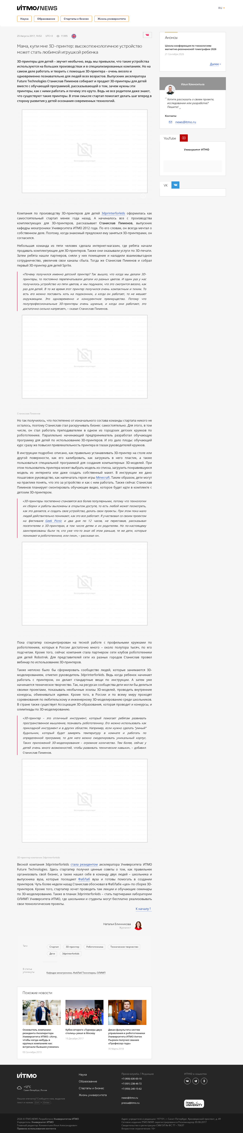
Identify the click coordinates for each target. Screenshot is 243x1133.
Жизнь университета (112, 18)
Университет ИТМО (196, 149)
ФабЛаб (84, 879)
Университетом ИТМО (66, 1118)
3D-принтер (72, 946)
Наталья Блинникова (117, 924)
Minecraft (103, 477)
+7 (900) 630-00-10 (132, 1078)
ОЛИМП (101, 972)
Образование (46, 18)
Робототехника (94, 946)
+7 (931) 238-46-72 (132, 1083)
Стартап (54, 946)
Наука (24, 18)
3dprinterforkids (113, 213)
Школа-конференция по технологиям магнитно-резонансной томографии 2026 (190, 47)
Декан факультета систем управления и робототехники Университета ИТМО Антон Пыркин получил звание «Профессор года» (126, 1036)
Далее (214, 64)
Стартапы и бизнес (76, 18)
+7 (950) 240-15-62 (132, 1088)
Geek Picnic (53, 521)
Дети (52, 953)
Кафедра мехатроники (59, 972)
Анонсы (171, 37)
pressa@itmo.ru (131, 1103)
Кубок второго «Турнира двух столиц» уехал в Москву (83, 1031)
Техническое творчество (124, 946)
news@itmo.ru (185, 122)
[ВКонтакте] (147, 35)
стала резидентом (84, 864)
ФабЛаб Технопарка (84, 972)
